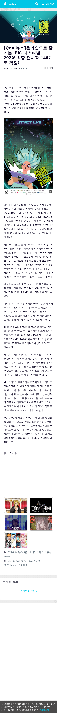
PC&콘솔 (12, 552)
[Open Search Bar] (37, 4)
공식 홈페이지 (11, 453)
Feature (14, 565)
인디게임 (23, 565)
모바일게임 (35, 552)
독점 (26, 552)
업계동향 (46, 552)
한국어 (7, 556)
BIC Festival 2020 (16, 560)
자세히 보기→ (45, 710)
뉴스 (20, 552)
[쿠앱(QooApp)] (9, 4)
